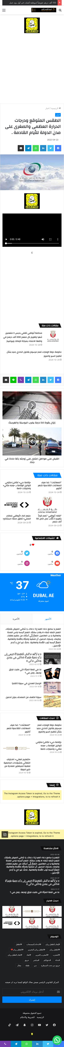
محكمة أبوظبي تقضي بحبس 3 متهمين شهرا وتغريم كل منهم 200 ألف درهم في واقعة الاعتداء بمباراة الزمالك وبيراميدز (22, 337)
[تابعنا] (5, 834)
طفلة (27, 965)
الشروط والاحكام (27, 1017)
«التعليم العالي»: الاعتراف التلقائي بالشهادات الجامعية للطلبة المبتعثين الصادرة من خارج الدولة (17, 764)
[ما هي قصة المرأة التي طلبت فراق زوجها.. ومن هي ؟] (52, 674)
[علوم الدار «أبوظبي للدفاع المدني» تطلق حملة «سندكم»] (16, 505)
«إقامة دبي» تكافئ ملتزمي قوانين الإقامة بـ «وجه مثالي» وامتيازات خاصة (17, 485)
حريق (27, 960)
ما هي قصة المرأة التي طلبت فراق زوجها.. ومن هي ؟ (25, 671)
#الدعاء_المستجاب (33, 944)
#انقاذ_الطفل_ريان (15, 955)
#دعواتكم (47, 960)
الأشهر (48, 618)
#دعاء (57, 960)
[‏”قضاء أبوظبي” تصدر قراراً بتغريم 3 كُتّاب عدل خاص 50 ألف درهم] (47, 505)
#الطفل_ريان (55, 949)
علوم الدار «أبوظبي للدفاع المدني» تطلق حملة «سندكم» (17, 517)
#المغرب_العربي (41, 955)
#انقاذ (29, 955)
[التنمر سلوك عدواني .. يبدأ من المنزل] (11, 911)
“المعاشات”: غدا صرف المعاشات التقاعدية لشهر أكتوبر (50, 485)
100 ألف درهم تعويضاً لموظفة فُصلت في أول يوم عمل (32, 2)
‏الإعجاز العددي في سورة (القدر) (26, 683)
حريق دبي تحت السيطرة (50, 965)
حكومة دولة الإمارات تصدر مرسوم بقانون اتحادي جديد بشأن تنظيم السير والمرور (49, 728)
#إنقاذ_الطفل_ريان (53, 944)
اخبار (47, 108)
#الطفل (19, 944)
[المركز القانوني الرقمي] (43, 10)
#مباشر (36, 960)
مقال (19, 965)
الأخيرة (16, 618)
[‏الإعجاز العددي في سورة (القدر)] (52, 687)
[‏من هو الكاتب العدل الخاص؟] (52, 923)
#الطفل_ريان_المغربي (36, 949)
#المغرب (56, 955)
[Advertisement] (32, 70)
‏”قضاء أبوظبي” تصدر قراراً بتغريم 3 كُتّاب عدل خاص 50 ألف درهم (49, 519)
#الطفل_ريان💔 (17, 949)
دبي (35, 965)
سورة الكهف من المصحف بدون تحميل (23, 697)
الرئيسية (55, 108)
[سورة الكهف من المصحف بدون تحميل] (52, 701)
